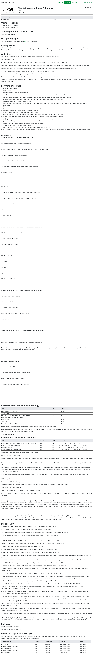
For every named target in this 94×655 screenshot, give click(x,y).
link (86, 636)
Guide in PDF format (87, 2)
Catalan (60, 2)
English (67, 2)
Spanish (74, 2)
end (25, 41)
